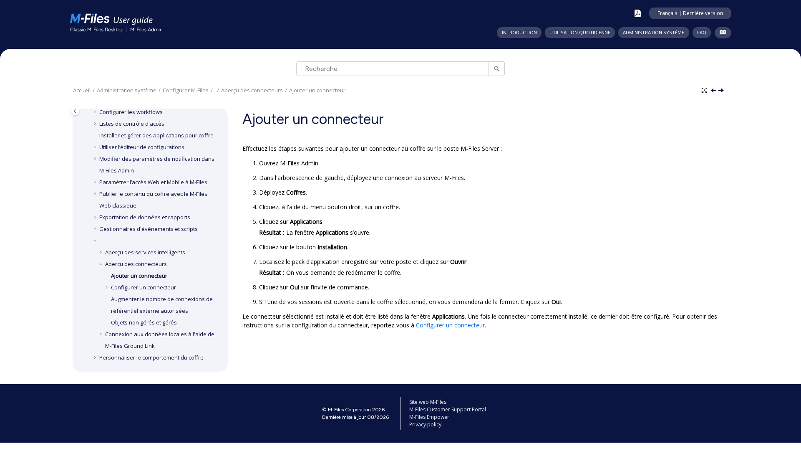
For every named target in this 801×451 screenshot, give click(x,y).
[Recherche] (497, 68)
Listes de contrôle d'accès (131, 123)
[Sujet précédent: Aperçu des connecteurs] (714, 91)
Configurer (186, 90)
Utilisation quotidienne (579, 32)
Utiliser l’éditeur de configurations (141, 147)
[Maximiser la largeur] (705, 90)
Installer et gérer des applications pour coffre (156, 135)
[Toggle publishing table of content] (75, 110)
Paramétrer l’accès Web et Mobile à (153, 182)
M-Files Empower (429, 417)
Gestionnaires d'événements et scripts (148, 229)
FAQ (701, 32)
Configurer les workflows (131, 112)
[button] (96, 112)
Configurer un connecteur (143, 287)
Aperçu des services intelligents (145, 252)
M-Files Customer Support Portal (447, 409)
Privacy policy (425, 424)
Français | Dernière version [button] (690, 13)
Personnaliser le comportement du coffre (151, 357)
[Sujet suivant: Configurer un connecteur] (722, 91)
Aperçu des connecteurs (252, 90)
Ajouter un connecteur (317, 90)
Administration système (653, 32)
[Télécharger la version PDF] (638, 13)
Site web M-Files (427, 401)
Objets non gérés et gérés (144, 322)
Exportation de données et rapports (144, 217)
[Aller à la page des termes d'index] (721, 34)
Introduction (519, 32)
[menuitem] (519, 32)
